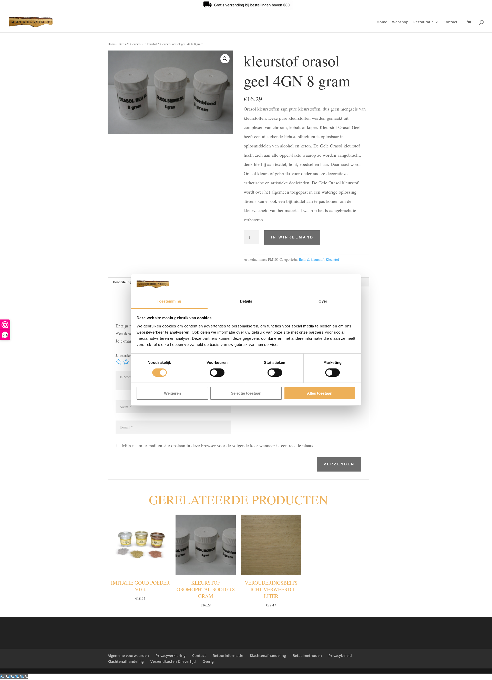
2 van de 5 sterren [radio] (126, 362)
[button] (225, 58)
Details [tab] (246, 301)
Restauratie (423, 22)
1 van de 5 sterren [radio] (119, 362)
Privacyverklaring (171, 655)
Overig (208, 661)
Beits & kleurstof (130, 44)
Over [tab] (323, 301)
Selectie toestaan (246, 393)
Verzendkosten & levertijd (173, 661)
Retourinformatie (228, 655)
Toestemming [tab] (169, 301)
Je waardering (127, 355)
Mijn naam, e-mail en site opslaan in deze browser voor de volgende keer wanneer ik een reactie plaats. (218, 445)
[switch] (217, 372)
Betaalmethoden (307, 655)
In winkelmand (292, 237)
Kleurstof (151, 44)
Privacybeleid (340, 655)
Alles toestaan (319, 393)
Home (382, 22)
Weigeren (172, 393)
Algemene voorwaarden (128, 655)
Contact (450, 22)
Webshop (400, 22)
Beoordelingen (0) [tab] (126, 282)
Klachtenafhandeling (268, 655)
